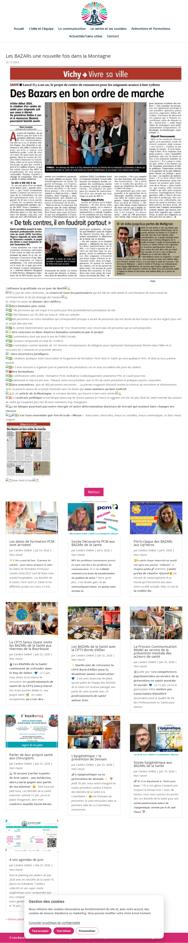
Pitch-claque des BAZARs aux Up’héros (153, 543)
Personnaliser (87, 930)
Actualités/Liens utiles (85, 36)
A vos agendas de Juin (26, 859)
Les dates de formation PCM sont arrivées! (31, 543)
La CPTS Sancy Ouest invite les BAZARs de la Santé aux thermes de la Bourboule (30, 645)
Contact (113, 36)
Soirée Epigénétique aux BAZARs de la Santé (153, 764)
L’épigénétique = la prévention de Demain (89, 757)
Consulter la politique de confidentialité (54, 922)
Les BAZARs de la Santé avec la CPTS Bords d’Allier (93, 648)
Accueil (19, 28)
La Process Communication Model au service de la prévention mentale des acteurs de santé (155, 651)
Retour (94, 491)
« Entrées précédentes (19, 919)
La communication (72, 28)
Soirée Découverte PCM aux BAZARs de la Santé (93, 543)
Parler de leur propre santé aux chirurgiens (31, 756)
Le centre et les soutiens (108, 28)
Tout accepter (40, 930)
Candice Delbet (23, 550)
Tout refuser (64, 930)
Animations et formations (150, 28)
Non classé (16, 554)
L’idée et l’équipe (41, 28)
